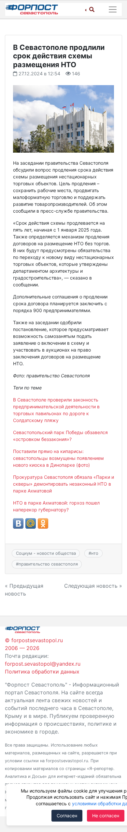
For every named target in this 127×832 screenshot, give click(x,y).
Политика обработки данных (42, 671)
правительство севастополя (48, 564)
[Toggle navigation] (113, 9)
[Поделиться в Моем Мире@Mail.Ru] (30, 523)
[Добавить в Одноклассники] (43, 523)
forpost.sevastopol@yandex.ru (42, 663)
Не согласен (105, 815)
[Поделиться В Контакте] (18, 523)
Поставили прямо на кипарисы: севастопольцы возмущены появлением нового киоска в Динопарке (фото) (58, 458)
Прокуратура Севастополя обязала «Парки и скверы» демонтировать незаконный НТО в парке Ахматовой (63, 483)
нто (94, 553)
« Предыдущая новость (24, 589)
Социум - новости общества (46, 553)
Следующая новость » (93, 585)
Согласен (67, 815)
